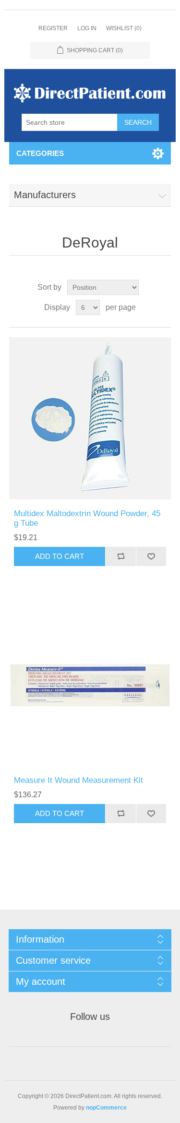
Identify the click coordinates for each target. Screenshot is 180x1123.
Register (53, 28)
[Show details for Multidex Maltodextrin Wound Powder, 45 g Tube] (90, 418)
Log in (86, 28)
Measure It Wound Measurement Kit (78, 780)
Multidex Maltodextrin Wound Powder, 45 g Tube (87, 518)
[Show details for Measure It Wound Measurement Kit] (90, 685)
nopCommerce (106, 1107)
